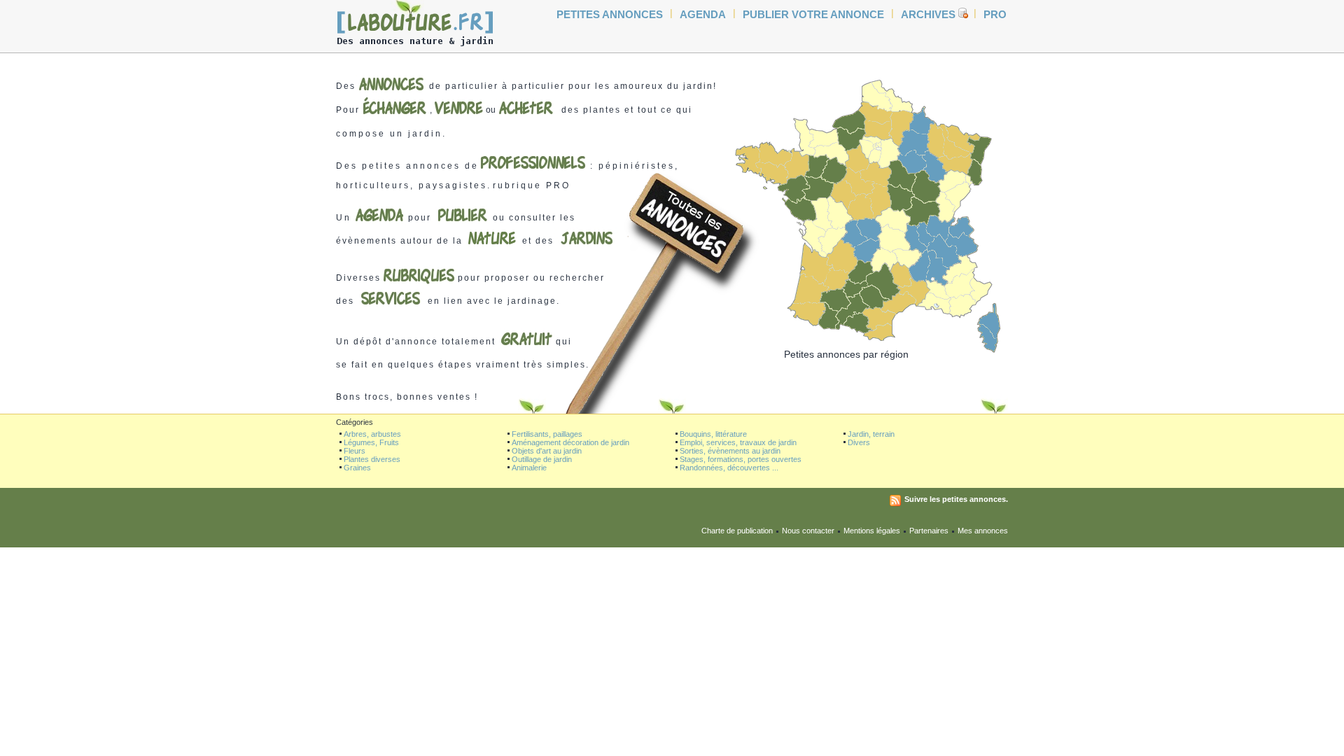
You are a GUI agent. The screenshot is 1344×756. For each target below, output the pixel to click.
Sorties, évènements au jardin (730, 451)
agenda (703, 14)
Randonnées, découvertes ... (729, 467)
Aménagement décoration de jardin (570, 442)
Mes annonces (983, 530)
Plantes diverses (372, 459)
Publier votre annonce (813, 14)
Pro (995, 14)
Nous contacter (808, 530)
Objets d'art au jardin (547, 451)
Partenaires (928, 530)
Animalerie (529, 467)
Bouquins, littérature (713, 434)
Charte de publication (737, 530)
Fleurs (354, 451)
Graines (357, 467)
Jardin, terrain (871, 434)
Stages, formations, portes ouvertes (741, 459)
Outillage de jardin (542, 459)
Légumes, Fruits (371, 442)
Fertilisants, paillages (547, 434)
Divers (859, 442)
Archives (928, 14)
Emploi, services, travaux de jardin (738, 442)
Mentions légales (872, 530)
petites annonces (609, 14)
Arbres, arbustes (372, 434)
